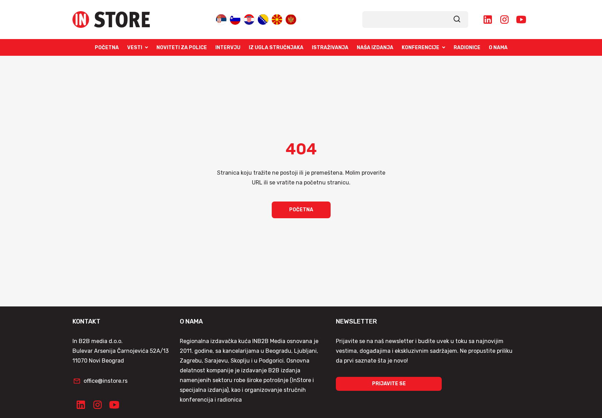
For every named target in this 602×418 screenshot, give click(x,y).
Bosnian (263, 19)
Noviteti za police (181, 48)
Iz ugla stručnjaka (276, 48)
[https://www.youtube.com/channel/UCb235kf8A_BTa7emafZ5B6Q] (521, 19)
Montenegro (291, 19)
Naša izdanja (375, 48)
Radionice (467, 48)
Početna (107, 48)
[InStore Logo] (111, 19)
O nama (498, 48)
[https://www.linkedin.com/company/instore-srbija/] (487, 19)
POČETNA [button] (301, 210)
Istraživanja (330, 48)
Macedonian (277, 19)
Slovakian (235, 19)
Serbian (221, 19)
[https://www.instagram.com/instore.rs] (504, 19)
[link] (457, 19)
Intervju (227, 48)
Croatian (249, 19)
